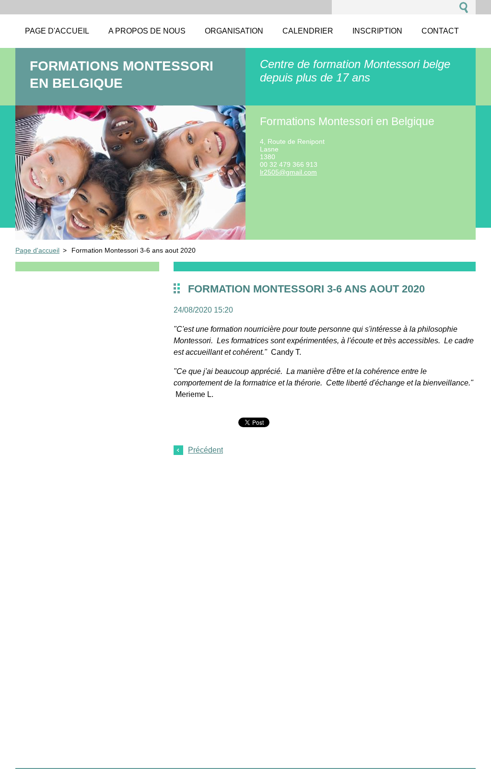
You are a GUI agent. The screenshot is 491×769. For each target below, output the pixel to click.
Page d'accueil (37, 250)
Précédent (205, 450)
